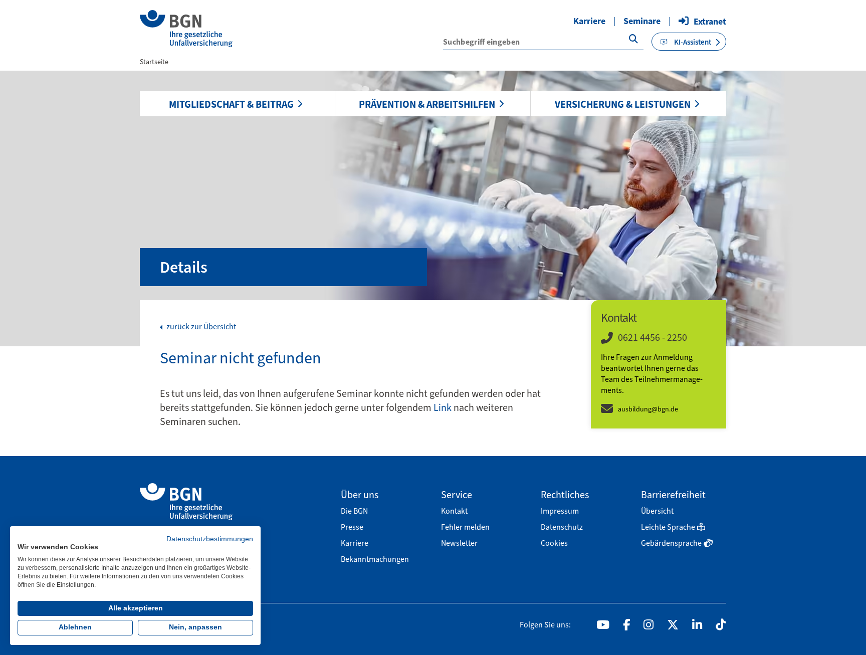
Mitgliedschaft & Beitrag (231, 104)
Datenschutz (562, 527)
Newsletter (459, 543)
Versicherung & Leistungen (623, 104)
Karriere (589, 21)
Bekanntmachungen (375, 559)
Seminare (642, 21)
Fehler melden (465, 527)
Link (444, 407)
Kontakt (454, 511)
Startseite (154, 62)
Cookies (554, 543)
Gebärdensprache (671, 543)
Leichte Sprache (668, 527)
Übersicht (657, 511)
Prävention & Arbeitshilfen (427, 104)
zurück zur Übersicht (200, 327)
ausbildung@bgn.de (648, 409)
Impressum (560, 511)
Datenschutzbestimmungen (209, 539)
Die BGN (354, 511)
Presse (352, 527)
